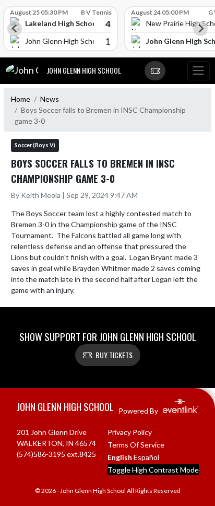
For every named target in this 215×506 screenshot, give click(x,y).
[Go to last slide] (14, 28)
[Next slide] (200, 28)
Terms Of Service (136, 444)
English (120, 457)
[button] (155, 71)
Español (146, 457)
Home (20, 99)
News (49, 99)
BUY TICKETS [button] (114, 354)
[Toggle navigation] (198, 71)
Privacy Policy (130, 432)
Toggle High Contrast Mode (153, 469)
